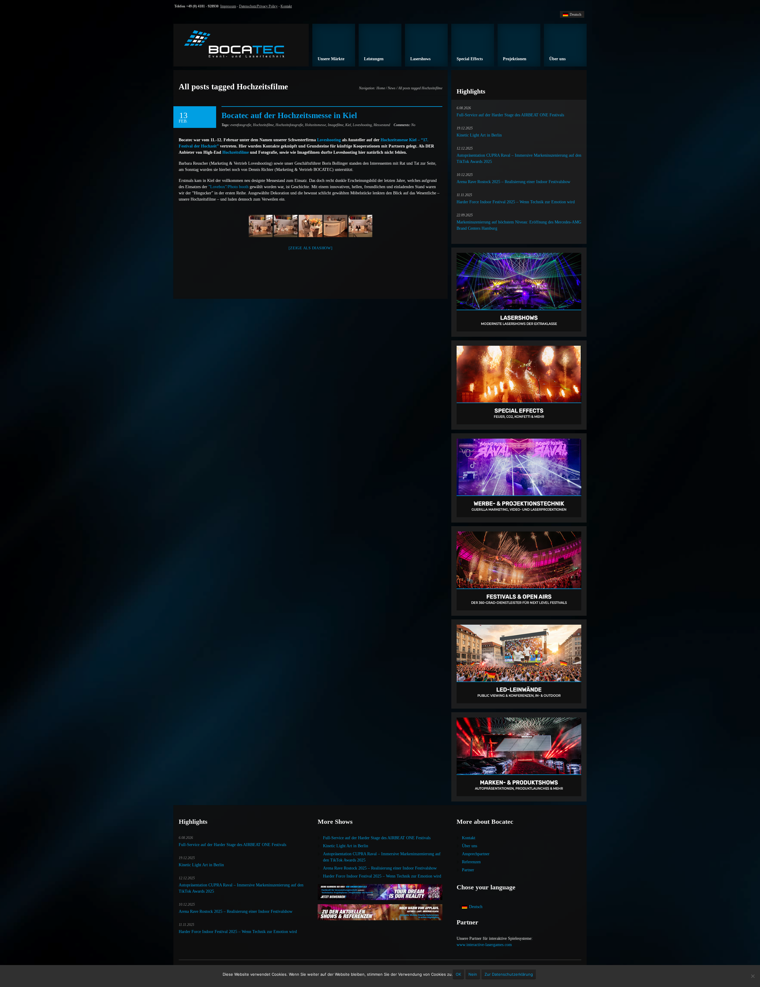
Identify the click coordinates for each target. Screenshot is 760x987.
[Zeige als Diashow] (310, 248)
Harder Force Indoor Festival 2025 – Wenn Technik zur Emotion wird (516, 202)
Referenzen (471, 862)
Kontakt (286, 6)
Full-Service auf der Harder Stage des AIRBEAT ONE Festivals (510, 115)
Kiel (348, 125)
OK (458, 974)
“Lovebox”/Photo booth (228, 187)
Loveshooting (362, 125)
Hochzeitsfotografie (289, 125)
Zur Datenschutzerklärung (508, 974)
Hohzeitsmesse (315, 125)
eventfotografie (240, 125)
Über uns (469, 846)
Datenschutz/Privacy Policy (258, 6)
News (391, 88)
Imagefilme (335, 125)
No (404, 125)
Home (380, 88)
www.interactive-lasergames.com (484, 944)
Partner (468, 870)
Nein (472, 974)
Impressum (228, 6)
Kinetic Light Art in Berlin (479, 135)
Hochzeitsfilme (263, 125)
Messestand (381, 125)
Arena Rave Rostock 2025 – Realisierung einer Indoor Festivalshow (513, 182)
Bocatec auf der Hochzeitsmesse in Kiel (289, 115)
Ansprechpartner (476, 854)
